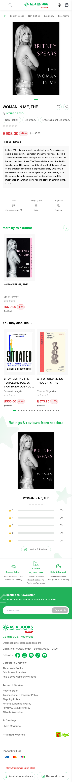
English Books (17, 16)
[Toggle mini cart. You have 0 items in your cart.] (66, 5)
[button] (36, 58)
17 (58, 410)
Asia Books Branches (14, 672)
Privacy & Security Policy (16, 708)
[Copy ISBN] (20, 210)
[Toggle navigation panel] (4, 5)
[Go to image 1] (36, 99)
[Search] (10, 5)
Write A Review (38, 550)
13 (48, 410)
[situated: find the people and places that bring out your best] (19, 352)
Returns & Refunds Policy (17, 704)
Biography (49, 16)
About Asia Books (13, 668)
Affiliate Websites (13, 712)
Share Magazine (12, 726)
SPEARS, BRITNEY (15, 113)
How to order (10, 691)
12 (45, 410)
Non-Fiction (34, 16)
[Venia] (36, 5)
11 (42, 410)
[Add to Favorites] (59, 107)
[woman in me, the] (19, 257)
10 (40, 410)
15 (53, 410)
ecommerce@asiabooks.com (25, 643)
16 (56, 410)
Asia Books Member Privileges (19, 677)
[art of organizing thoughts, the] (52, 352)
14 (50, 410)
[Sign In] (59, 5)
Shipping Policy (11, 699)
